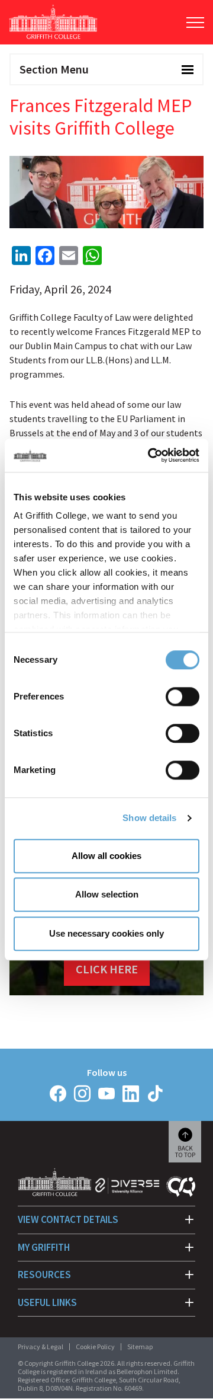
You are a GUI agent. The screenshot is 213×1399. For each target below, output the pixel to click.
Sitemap (140, 1346)
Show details (149, 818)
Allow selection (106, 894)
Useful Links (47, 1302)
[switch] (182, 696)
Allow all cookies (106, 856)
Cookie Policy (95, 1346)
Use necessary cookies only (106, 933)
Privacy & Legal (40, 1346)
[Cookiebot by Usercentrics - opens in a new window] (150, 455)
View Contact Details (68, 1219)
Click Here (107, 969)
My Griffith (44, 1247)
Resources (44, 1274)
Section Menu (54, 69)
